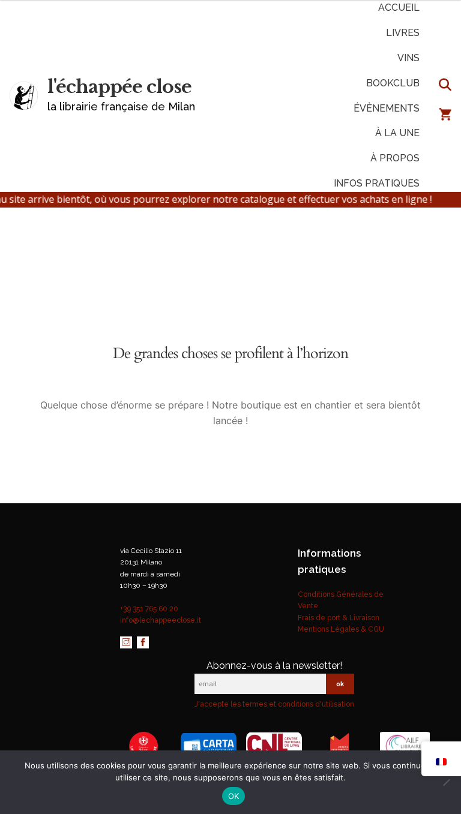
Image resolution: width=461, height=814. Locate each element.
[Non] (446, 782)
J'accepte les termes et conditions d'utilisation (274, 704)
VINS (408, 58)
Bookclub (393, 83)
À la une (397, 133)
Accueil (399, 7)
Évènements (387, 108)
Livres (403, 32)
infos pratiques (377, 183)
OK (234, 796)
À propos (395, 158)
